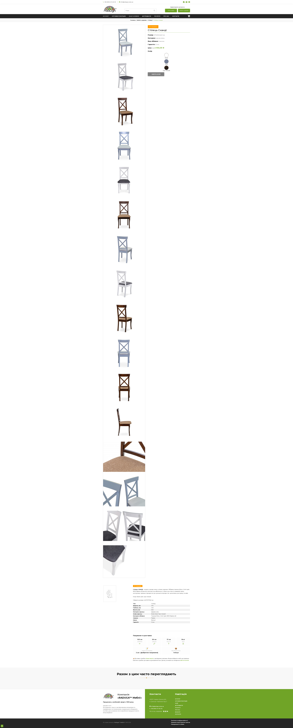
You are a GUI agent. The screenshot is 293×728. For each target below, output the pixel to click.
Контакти (175, 16)
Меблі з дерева (184, 10)
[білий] (166, 55)
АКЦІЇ (176, 703)
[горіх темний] (166, 68)
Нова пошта (149, 658)
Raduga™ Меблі (119, 722)
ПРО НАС (177, 709)
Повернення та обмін (177, 724)
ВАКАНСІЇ (177, 712)
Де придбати (146, 16)
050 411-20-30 (184, 660)
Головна (132, 20)
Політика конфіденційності (179, 720)
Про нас (166, 16)
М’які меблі (171, 10)
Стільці (150, 20)
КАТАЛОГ (177, 698)
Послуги (157, 16)
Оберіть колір (156, 74)
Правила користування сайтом (180, 722)
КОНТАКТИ (178, 714)
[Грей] (166, 61)
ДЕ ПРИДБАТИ (179, 705)
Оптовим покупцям (119, 16)
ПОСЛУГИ (177, 707)
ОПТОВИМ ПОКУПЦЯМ (181, 701)
